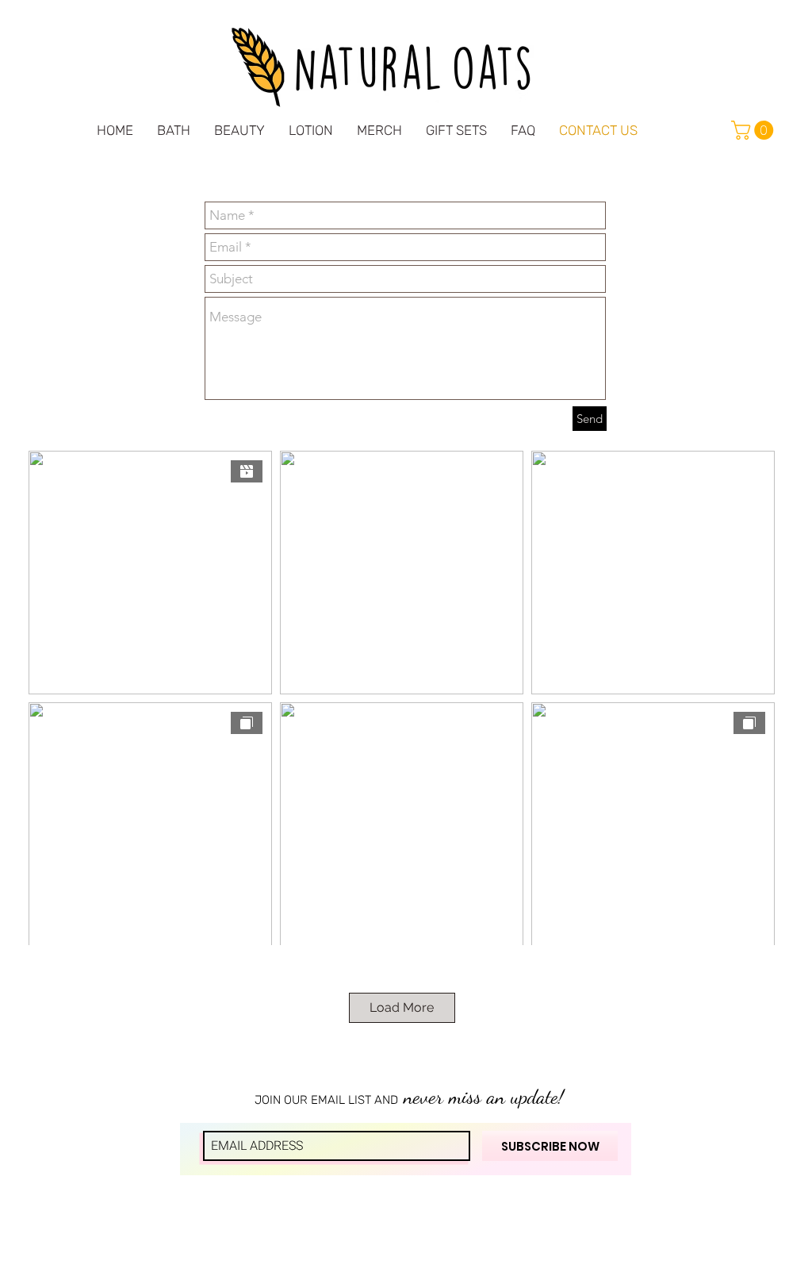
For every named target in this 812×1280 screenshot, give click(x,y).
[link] (754, 130)
